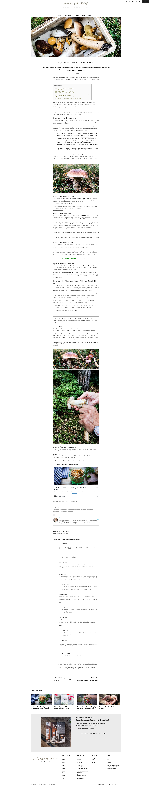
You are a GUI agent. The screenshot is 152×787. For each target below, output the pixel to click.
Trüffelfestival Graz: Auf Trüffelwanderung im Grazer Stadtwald (88, 679)
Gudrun (60, 543)
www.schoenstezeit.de (70, 519)
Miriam (60, 617)
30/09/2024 (77, 73)
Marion (60, 594)
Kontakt (108, 761)
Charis (60, 517)
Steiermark (63, 768)
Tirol (62, 769)
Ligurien (63, 763)
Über (54, 515)
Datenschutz (109, 763)
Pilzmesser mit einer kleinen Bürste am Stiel (70, 287)
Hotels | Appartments (68, 15)
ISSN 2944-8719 (51, 784)
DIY (59, 531)
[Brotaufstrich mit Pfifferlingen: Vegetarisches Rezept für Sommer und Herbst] (41, 699)
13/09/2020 (63, 574)
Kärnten (63, 765)
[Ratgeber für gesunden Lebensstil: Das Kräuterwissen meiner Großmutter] (64, 699)
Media (108, 759)
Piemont (63, 762)
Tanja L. (60, 661)
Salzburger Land (64, 766)
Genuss (77, 15)
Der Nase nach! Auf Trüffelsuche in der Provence (108, 707)
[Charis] (55, 522)
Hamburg (63, 759)
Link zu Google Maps (81, 460)
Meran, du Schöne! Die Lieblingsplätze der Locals (63, 679)
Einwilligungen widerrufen (111, 768)
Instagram (129, 1)
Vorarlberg (63, 771)
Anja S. (59, 640)
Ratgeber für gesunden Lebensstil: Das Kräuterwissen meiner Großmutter (63, 707)
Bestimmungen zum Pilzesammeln (76, 244)
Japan (63, 778)
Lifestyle (83, 15)
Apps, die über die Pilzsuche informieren (67, 142)
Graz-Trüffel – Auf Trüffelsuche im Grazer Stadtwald (76, 258)
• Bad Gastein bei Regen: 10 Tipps (82, 763)
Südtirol (63, 761)
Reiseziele (59, 15)
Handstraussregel (85, 137)
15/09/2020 (65, 543)
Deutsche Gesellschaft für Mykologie (73, 150)
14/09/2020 (64, 562)
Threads (139, 1)
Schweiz (63, 774)
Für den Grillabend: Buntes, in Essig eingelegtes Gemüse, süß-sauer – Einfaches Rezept (87, 708)
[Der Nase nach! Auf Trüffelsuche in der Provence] (109, 699)
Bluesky (136, 1)
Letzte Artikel (58, 515)
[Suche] (144, 1)
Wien (62, 772)
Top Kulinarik (65, 533)
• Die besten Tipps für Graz (81, 766)
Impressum (109, 762)
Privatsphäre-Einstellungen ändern (113, 765)
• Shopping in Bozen (80, 765)
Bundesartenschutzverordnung (60, 203)
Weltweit (63, 777)
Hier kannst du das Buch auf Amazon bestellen (93, 733)
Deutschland (64, 758)
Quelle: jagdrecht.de (58, 210)
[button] (69, 359)
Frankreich (63, 775)
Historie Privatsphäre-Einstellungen (113, 766)
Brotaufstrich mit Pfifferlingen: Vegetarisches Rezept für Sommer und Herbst (41, 707)
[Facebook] (98, 519)
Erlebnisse (90, 15)
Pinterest (133, 1)
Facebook (126, 1)
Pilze (61, 533)
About (108, 758)
